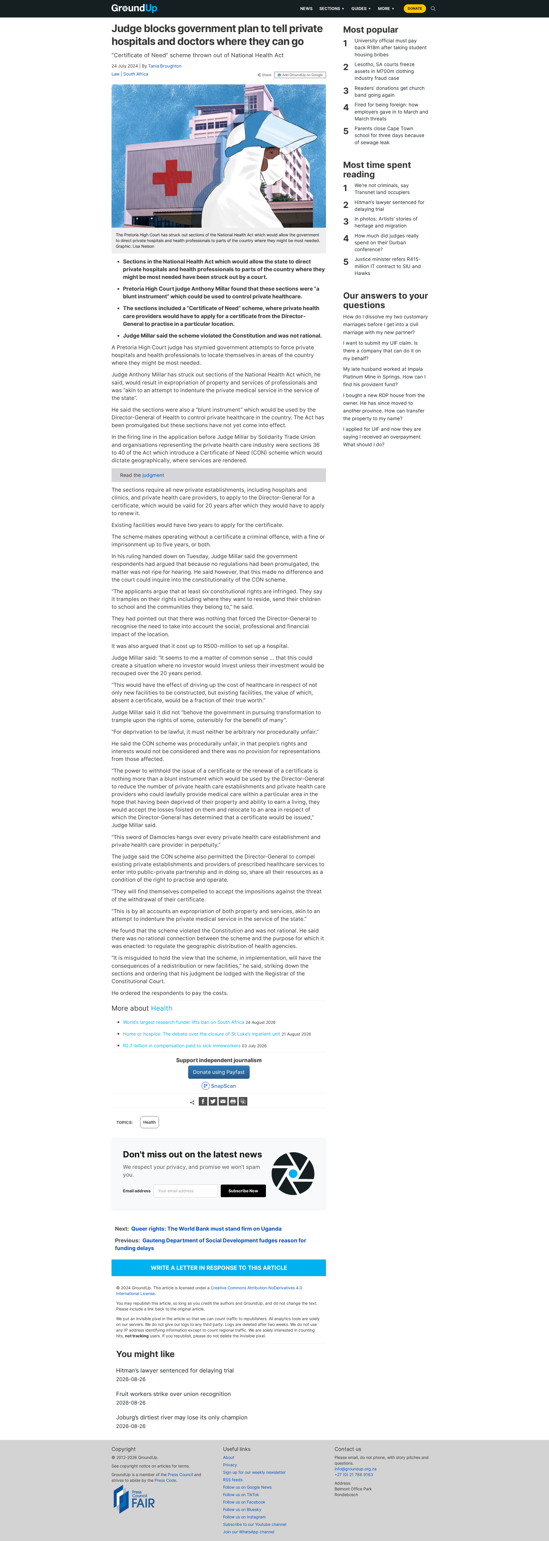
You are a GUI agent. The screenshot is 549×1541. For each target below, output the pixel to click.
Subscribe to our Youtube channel (254, 1524)
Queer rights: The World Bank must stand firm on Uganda (206, 1228)
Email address (137, 1190)
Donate (415, 8)
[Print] (234, 1104)
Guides (361, 8)
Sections (332, 8)
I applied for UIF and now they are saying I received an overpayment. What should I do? (382, 436)
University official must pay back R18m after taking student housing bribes (391, 47)
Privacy (230, 1464)
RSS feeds (232, 1479)
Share (266, 75)
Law (116, 74)
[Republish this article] (243, 1104)
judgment (153, 475)
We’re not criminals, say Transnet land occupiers (382, 189)
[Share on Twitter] (214, 1104)
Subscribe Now (243, 1190)
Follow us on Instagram (244, 1516)
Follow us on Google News (247, 1487)
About (228, 1457)
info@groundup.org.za (356, 1468)
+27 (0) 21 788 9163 (354, 1474)
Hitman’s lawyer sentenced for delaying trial (389, 205)
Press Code (165, 1480)
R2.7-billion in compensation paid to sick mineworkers (181, 1045)
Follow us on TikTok (241, 1494)
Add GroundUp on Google (302, 75)
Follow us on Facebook (244, 1502)
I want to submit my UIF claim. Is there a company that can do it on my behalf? (382, 350)
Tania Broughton (165, 66)
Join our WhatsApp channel (248, 1531)
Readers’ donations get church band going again (390, 91)
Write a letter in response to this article (219, 1267)
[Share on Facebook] (204, 1104)
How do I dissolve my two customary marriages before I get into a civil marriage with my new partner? (385, 324)
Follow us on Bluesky (242, 1509)
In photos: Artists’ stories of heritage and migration (386, 222)
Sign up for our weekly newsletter (254, 1472)
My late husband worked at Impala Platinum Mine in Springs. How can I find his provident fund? (384, 376)
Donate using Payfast (219, 1072)
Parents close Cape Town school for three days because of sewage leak (389, 135)
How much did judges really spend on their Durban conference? (387, 243)
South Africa (135, 74)
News (306, 8)
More (386, 8)
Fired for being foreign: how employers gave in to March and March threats (391, 112)
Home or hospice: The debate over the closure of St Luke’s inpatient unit (201, 1034)
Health (161, 1008)
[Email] (224, 1104)
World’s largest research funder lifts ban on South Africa (183, 1022)
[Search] (433, 8)
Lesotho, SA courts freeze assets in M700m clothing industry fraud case (385, 71)
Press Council (180, 1474)
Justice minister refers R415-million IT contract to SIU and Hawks (388, 266)
